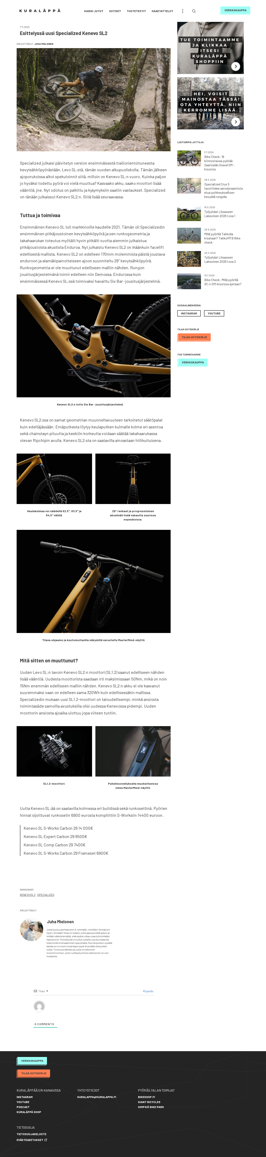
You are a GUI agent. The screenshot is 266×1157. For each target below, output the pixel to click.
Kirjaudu (148, 991)
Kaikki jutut (93, 11)
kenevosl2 (28, 895)
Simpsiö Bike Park (151, 1107)
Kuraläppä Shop (29, 1112)
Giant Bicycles (149, 1102)
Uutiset (115, 11)
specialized (45, 895)
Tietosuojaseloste (31, 1134)
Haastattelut (162, 11)
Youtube (214, 313)
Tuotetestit (136, 11)
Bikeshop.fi (146, 1097)
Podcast (23, 1107)
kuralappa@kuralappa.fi (96, 1097)
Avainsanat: (27, 889)
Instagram (189, 313)
